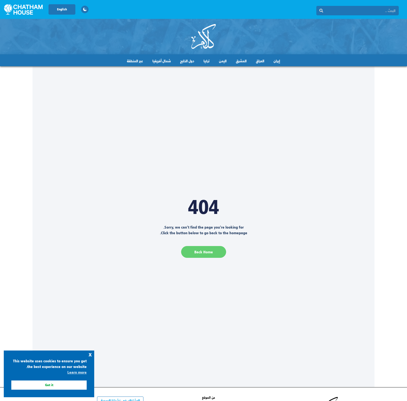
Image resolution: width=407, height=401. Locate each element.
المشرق (241, 60)
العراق (260, 60)
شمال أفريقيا (161, 60)
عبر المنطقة (135, 60)
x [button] (90, 354)
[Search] (321, 10)
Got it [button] (49, 385)
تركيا (207, 60)
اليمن (223, 60)
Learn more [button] (77, 372)
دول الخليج (187, 60)
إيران (277, 60)
